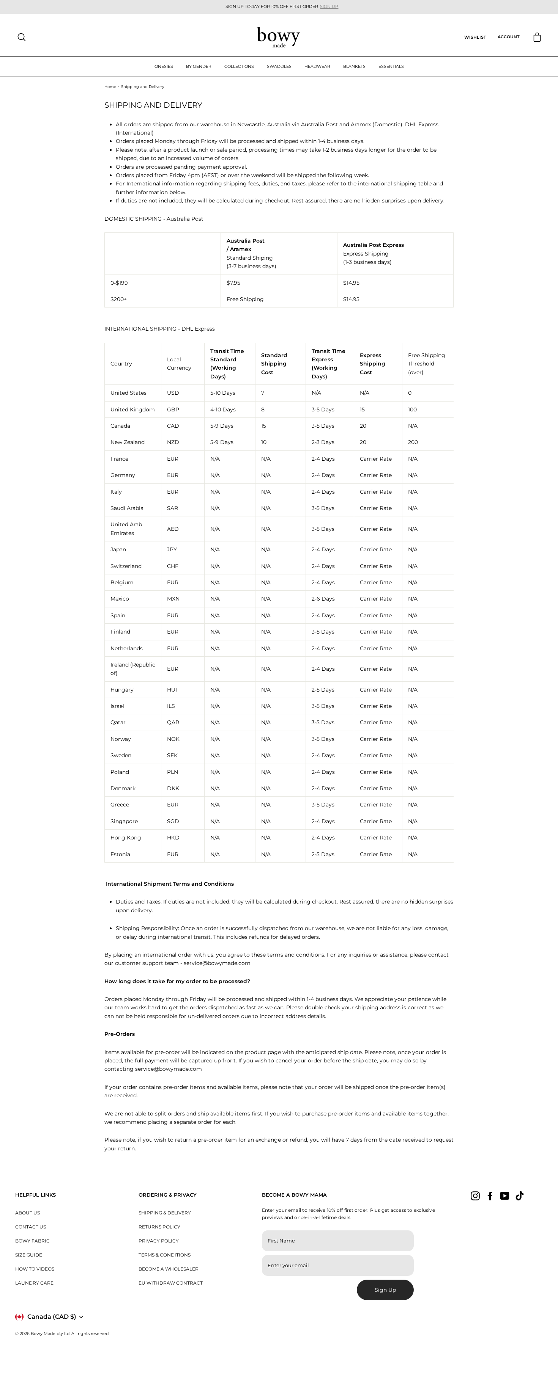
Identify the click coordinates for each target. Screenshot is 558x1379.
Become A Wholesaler (169, 1269)
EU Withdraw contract (171, 1283)
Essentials (391, 66)
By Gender (198, 66)
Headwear (317, 66)
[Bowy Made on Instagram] (475, 1195)
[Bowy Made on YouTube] (504, 1195)
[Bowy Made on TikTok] (519, 1195)
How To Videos (34, 1269)
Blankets (354, 66)
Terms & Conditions (165, 1255)
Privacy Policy (159, 1241)
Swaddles (279, 66)
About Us (27, 1213)
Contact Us (30, 1227)
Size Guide (28, 1255)
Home (110, 86)
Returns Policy (159, 1227)
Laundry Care (34, 1283)
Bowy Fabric (32, 1241)
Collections (239, 66)
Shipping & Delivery (165, 1213)
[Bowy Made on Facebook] (490, 1195)
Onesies (163, 66)
